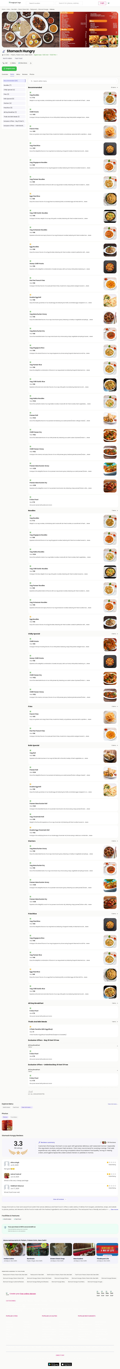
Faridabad (27, 1327)
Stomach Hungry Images (95, 1282)
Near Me (38, 1347)
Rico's (97, 1337)
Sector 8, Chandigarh (49, 1329)
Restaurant (33, 9)
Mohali (8, 1332)
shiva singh (14, 1162)
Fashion (37, 1301)
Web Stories (63, 1350)
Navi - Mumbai (11, 1334)
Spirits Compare (47, 1347)
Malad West (46, 1337)
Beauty (30, 1301)
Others (92, 1358)
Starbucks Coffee (84, 1334)
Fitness (51, 1301)
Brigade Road (64, 1322)
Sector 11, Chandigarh (49, 1332)
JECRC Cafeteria (101, 1332)
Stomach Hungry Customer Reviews (13, 1282)
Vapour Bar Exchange (85, 1332)
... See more (113, 1209)
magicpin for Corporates (99, 1347)
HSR (43, 1324)
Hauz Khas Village (47, 1339)
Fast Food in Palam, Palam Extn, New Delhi (87, 1274)
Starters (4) (8, 103)
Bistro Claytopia (101, 1322)
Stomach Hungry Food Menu (76, 1282)
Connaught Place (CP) (67, 1337)
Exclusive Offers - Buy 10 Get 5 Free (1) (15, 121)
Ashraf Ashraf (15, 1174)
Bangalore (9, 1324)
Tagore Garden (65, 1339)
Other (82, 1301)
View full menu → (113, 1104)
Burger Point (100, 1324)
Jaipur (8, 1329)
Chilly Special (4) (9, 90)
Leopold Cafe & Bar (102, 1334)
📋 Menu (13, 63)
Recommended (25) (11, 81)
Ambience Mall (64, 1327)
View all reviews (58, 1199)
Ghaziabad (9, 1327)
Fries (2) (6, 94)
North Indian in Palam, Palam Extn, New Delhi (59, 1274)
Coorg (26, 1337)
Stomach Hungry (43, 9)
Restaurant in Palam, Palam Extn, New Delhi (15, 1274)
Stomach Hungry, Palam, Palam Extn (13, 1278)
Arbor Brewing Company (86, 1324)
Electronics (60, 1301)
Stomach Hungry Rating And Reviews (37, 1282)
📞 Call (5, 63)
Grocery (44, 1301)
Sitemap (70, 1347)
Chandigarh (27, 1324)
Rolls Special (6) (9, 99)
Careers (55, 1350)
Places (76, 1347)
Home (3, 9)
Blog (33, 1347)
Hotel (67, 1301)
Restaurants (21, 1301)
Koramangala (46, 1322)
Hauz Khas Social (101, 1339)
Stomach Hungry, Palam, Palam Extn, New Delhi (85, 1278)
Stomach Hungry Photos (62, 1278)
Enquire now (10, 68)
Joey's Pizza (82, 1337)
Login (102, 3)
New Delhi (14, 9)
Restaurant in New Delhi (37, 1274)
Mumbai (26, 1332)
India (8, 9)
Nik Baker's (81, 1327)
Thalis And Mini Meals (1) (12, 117)
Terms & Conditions (60, 1347)
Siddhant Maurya (17, 1186)
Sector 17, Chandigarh (67, 1329)
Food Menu (14, 1117)
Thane (26, 1334)
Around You (26, 1347)
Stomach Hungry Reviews (109, 1278)
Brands (88, 1347)
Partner (82, 1347)
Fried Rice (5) (8, 108)
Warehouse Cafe (101, 1329)
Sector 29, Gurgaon (66, 1324)
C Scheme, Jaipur (65, 1332)
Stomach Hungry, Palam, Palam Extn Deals (39, 1278)
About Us (19, 1347)
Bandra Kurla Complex (49, 1334)
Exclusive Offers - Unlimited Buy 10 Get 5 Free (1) (15, 126)
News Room (11, 1347)
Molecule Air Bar (83, 1329)
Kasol (7, 1339)
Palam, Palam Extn (23, 9)
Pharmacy (75, 1301)
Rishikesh (9, 1337)
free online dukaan (28, 1293)
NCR (25, 1329)
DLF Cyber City (46, 1327)
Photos (5, 1117)
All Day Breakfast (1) (10, 112)
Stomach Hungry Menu (58, 1282)
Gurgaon (26, 1322)
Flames (98, 1327)
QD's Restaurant (83, 1339)
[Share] (31, 63)
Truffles (80, 1322)
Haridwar (26, 1339)
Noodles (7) (7, 85)
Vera (109, 1347)
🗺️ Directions (22, 63)
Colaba (62, 1334)
